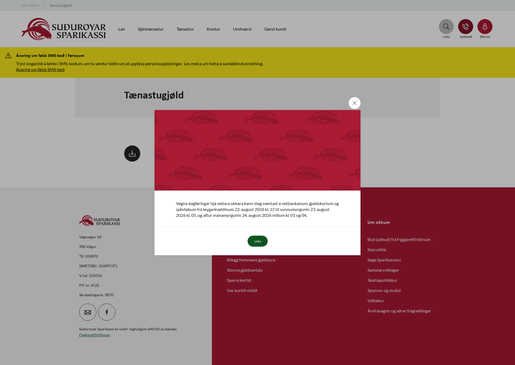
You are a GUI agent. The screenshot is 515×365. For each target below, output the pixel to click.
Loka (257, 241)
